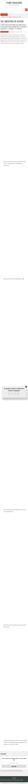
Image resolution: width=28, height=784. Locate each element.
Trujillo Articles (4, 32)
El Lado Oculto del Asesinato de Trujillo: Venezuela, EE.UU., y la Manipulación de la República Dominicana (15, 163)
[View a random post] (2, 10)
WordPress (8, 780)
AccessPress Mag (19, 780)
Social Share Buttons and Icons (8, 783)
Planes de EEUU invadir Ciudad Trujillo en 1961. (14, 279)
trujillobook (13, 32)
